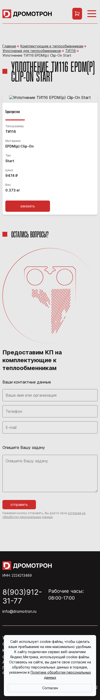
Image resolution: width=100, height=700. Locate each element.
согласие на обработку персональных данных (43, 515)
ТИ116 (70, 51)
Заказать (27, 206)
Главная (9, 46)
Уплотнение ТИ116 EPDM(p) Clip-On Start (36, 55)
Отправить (19, 504)
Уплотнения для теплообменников (31, 51)
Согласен (50, 688)
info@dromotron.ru (19, 611)
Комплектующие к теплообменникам (51, 46)
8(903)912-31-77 (22, 596)
